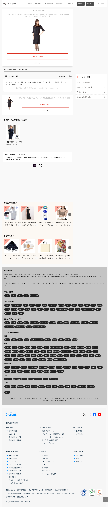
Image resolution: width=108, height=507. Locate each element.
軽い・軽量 (56, 351)
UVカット (7, 339)
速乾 (26, 339)
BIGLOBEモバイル (15, 437)
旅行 (68, 305)
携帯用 (75, 351)
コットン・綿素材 (33, 367)
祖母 (48, 386)
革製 (100, 367)
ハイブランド (8, 359)
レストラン (61, 305)
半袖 (7, 355)
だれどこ (20, 398)
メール (78, 458)
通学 (33, 309)
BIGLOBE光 (13, 431)
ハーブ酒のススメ (48, 400)
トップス (7, 322)
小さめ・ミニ (29, 351)
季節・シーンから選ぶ (84, 82)
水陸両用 (54, 339)
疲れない (33, 347)
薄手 (95, 351)
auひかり (12, 434)
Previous (5, 214)
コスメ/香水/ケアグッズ (39, 326)
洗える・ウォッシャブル (36, 339)
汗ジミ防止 (68, 339)
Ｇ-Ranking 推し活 (60, 400)
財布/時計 (66, 322)
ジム (52, 309)
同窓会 (44, 305)
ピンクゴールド (53, 379)
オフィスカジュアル (16, 305)
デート (38, 305)
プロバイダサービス (15, 465)
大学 (81, 305)
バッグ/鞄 (59, 322)
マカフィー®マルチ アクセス (18, 480)
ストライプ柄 (67, 367)
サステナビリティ (48, 462)
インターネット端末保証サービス (53, 434)
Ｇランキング (12, 398)
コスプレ (7, 392)
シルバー (39, 379)
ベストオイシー (56, 398)
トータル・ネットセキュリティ (52, 437)
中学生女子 (20, 386)
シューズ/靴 (53, 322)
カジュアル (27, 371)
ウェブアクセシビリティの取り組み (40, 490)
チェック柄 (59, 367)
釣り (98, 309)
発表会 (21, 309)
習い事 (27, 309)
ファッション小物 (75, 322)
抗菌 (61, 339)
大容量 (49, 351)
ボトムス (20, 322)
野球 (77, 309)
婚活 (87, 305)
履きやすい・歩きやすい (56, 347)
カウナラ (81, 398)
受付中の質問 (49, 4)
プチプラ (28, 359)
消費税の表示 (21, 490)
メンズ (22, 3)
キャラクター (90, 386)
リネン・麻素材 (43, 367)
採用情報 (45, 468)
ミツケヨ (88, 398)
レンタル (66, 355)
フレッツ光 (12, 462)
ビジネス (7, 305)
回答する (90, 4)
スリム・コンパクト (66, 351)
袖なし (27, 355)
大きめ (22, 351)
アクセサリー (84, 322)
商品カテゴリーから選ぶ (85, 87)
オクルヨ (27, 398)
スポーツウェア (94, 322)
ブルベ (85, 355)
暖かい (40, 347)
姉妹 (55, 386)
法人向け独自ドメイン (16, 483)
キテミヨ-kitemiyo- (10, 154)
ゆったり (43, 351)
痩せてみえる (80, 347)
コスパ (34, 359)
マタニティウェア (20, 326)
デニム (7, 367)
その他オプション (48, 443)
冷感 (14, 339)
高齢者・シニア (82, 386)
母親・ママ (41, 386)
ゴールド (45, 379)
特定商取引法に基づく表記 (45, 493)
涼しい (46, 347)
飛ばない (27, 347)
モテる (91, 355)
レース (81, 367)
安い (22, 359)
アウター (13, 322)
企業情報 (42, 451)
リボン (93, 367)
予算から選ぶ (81, 92)
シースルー (24, 367)
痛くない (88, 347)
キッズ (30, 3)
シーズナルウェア (9, 326)
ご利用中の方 (78, 451)
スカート (26, 322)
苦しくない (8, 347)
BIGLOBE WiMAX (15, 440)
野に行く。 (73, 398)
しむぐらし (79, 434)
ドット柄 (74, 367)
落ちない (67, 347)
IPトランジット (14, 477)
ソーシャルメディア (49, 474)
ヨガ (71, 309)
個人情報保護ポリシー (62, 490)
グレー (24, 379)
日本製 (40, 355)
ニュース (45, 465)
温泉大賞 (79, 431)
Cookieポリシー (28, 493)
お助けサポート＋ (48, 431)
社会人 (67, 386)
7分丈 (33, 355)
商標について (10, 497)
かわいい (13, 371)
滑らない (14, 347)
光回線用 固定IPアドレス (17, 468)
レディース (37, 3)
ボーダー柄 (52, 367)
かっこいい (53, 371)
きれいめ (40, 371)
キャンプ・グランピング (88, 309)
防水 (20, 339)
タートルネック (15, 367)
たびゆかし (96, 398)
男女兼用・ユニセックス (60, 359)
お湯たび (34, 398)
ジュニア (7, 386)
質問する (81, 4)
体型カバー (53, 355)
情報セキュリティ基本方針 (66, 493)
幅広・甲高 (20, 355)
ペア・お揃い (42, 359)
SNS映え (49, 359)
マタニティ (14, 309)
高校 (74, 305)
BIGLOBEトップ (22, 497)
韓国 (46, 355)
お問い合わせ (10, 490)
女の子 (61, 386)
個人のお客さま (12, 423)
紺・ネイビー (31, 379)
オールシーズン (34, 295)
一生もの (16, 359)
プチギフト (34, 386)
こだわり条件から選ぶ (84, 97)
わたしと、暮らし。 (44, 398)
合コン (32, 305)
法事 (21, 313)
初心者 (27, 386)
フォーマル (60, 371)
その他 (29, 326)
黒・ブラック (16, 379)
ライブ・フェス (53, 305)
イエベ (79, 355)
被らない (73, 347)
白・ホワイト (8, 379)
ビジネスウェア (34, 322)
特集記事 (70, 4)
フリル (87, 367)
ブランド (45, 458)
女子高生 (13, 386)
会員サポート (80, 462)
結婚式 (14, 313)
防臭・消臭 (48, 339)
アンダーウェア (44, 322)
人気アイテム (59, 4)
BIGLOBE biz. (13, 455)
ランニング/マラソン (62, 309)
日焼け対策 (15, 351)
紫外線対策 (8, 351)
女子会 (93, 305)
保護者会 (99, 305)
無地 (7, 371)
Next (69, 214)
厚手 (89, 351)
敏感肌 (60, 355)
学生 (74, 386)
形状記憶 (74, 339)
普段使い (46, 371)
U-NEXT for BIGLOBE (50, 440)
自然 (33, 371)
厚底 (73, 355)
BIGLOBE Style (47, 471)
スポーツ (46, 309)
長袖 (13, 355)
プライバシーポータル (13, 493)
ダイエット (8, 313)
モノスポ (65, 398)
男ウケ (98, 355)
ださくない (95, 347)
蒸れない (21, 347)
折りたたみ (82, 351)
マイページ (101, 4)
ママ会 (7, 309)
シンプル (20, 371)
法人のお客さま (12, 451)
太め (37, 351)
